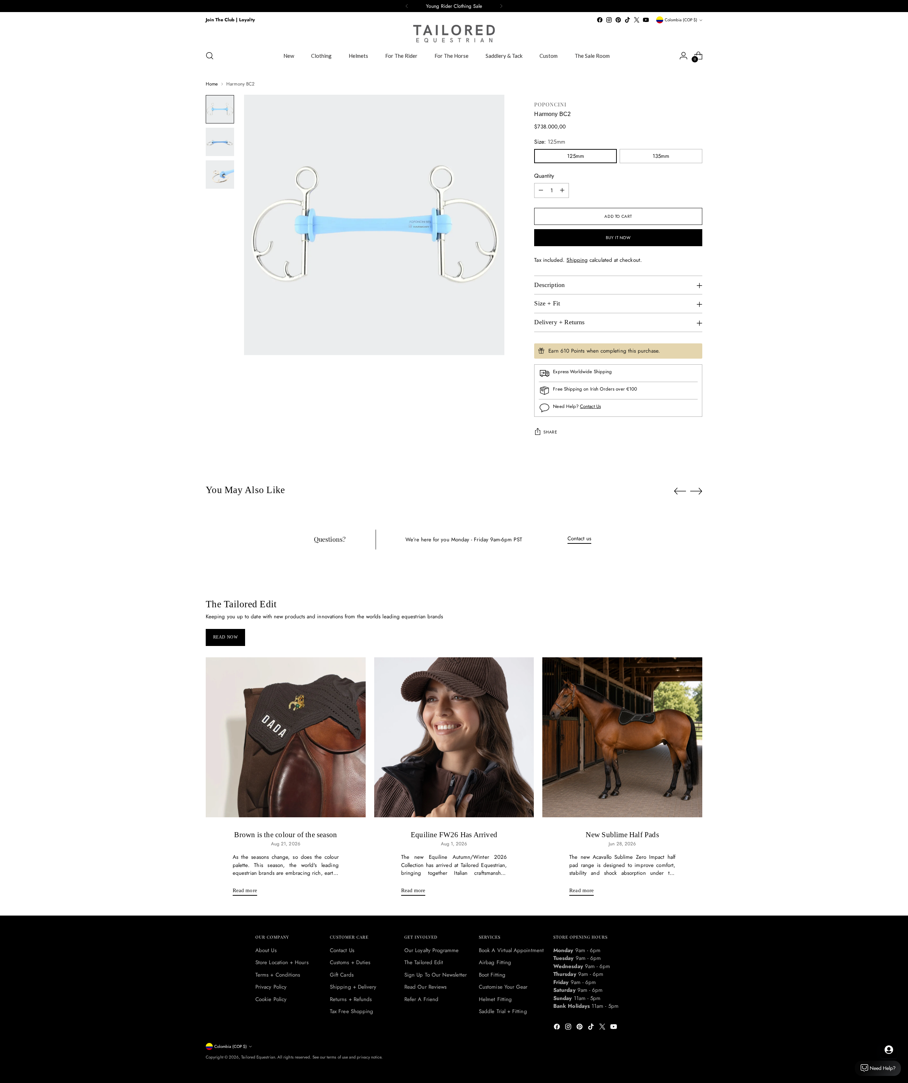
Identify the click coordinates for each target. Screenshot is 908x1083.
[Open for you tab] (888, 1049)
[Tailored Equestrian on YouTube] (646, 20)
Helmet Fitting (495, 999)
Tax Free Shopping (351, 1011)
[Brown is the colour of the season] (286, 737)
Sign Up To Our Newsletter (435, 975)
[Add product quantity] (562, 190)
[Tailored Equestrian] (454, 34)
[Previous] (407, 6)
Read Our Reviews (425, 987)
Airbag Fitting (495, 962)
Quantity (544, 176)
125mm (575, 156)
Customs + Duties (350, 962)
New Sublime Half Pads (622, 834)
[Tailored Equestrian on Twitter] (636, 20)
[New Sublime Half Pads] (622, 737)
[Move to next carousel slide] (696, 491)
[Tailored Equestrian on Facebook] (600, 20)
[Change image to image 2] (220, 142)
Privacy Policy (271, 987)
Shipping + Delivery (353, 987)
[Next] (501, 6)
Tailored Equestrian (258, 1057)
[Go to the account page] (683, 56)
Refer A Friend (421, 999)
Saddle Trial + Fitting (503, 1011)
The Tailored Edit (423, 962)
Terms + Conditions (277, 975)
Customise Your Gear (503, 987)
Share (550, 432)
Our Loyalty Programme (431, 950)
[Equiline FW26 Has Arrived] (454, 737)
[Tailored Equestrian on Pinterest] (618, 20)
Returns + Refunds (351, 999)
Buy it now (618, 238)
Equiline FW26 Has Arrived (454, 834)
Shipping (577, 260)
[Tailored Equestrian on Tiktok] (627, 20)
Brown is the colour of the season (285, 834)
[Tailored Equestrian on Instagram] (609, 20)
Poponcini (550, 104)
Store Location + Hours (282, 962)
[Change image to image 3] (220, 174)
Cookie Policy (271, 999)
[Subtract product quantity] (541, 190)
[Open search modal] (210, 56)
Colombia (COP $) (681, 20)
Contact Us (590, 406)
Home (212, 84)
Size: (549, 142)
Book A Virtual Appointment (511, 950)
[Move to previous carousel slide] (680, 491)
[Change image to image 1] (220, 109)
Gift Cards (342, 975)
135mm (661, 156)
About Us (266, 950)
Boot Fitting (492, 975)
